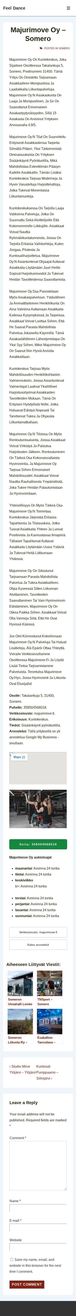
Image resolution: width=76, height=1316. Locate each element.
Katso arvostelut (38, 944)
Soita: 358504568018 (38, 844)
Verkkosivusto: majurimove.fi (38, 932)
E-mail (14, 1220)
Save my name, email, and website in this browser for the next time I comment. (35, 1265)
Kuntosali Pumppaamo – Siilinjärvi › (47, 1072)
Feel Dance (14, 8)
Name (14, 1201)
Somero (64, 48)
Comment (18, 1138)
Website (16, 1240)
